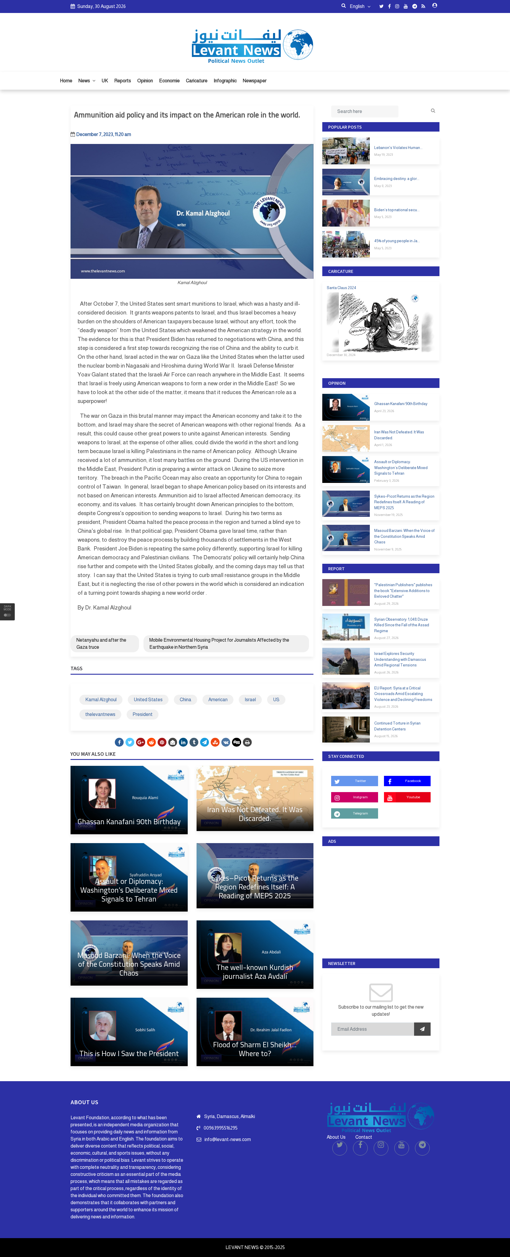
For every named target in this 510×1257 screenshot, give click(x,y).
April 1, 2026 (383, 445)
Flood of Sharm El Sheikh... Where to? (255, 1049)
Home (66, 80)
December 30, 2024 (341, 355)
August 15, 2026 (386, 736)
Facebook (413, 781)
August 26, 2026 (386, 672)
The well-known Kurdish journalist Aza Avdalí (254, 971)
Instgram (360, 797)
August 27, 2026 (386, 638)
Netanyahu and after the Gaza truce (101, 643)
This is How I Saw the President (129, 1053)
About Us (336, 1137)
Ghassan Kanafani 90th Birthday (129, 821)
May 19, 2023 (383, 155)
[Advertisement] (380, 901)
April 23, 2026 (384, 411)
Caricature (196, 80)
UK (105, 80)
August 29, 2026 (386, 604)
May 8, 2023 (383, 186)
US (276, 699)
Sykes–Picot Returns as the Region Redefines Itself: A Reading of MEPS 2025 (254, 886)
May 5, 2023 (382, 217)
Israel (250, 699)
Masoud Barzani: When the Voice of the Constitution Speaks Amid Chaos (129, 964)
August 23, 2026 (386, 706)
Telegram (360, 813)
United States (148, 699)
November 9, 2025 (387, 549)
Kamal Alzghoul (101, 699)
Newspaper (255, 80)
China (185, 699)
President (143, 714)
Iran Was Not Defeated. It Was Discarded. (255, 813)
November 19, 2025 (388, 515)
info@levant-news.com (228, 1139)
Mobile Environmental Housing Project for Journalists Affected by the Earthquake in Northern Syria (219, 643)
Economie (169, 80)
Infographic (225, 80)
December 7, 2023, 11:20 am (103, 134)
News (85, 80)
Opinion (145, 80)
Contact (363, 1137)
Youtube (413, 797)
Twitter (360, 781)
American (218, 699)
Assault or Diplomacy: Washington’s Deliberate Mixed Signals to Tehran (129, 890)
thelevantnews (100, 714)
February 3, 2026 (386, 480)
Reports (122, 80)
